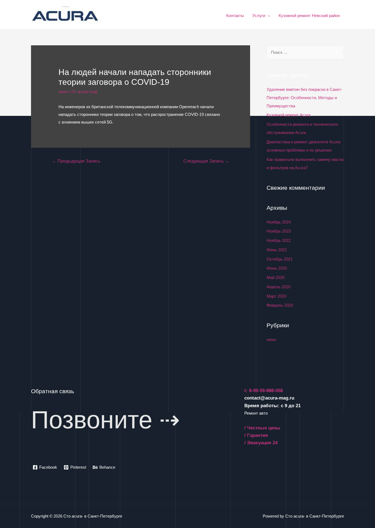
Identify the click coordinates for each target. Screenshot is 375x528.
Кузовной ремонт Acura (288, 115)
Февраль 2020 (280, 305)
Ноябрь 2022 (279, 240)
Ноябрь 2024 (279, 222)
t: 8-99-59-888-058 (263, 390)
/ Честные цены (262, 428)
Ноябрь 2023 (279, 231)
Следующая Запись (206, 161)
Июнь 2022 (277, 249)
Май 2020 (275, 277)
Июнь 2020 (277, 268)
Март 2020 (276, 296)
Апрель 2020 (278, 286)
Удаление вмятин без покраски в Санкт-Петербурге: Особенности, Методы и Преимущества (304, 97)
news (63, 91)
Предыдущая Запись (76, 161)
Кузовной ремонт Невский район (309, 15)
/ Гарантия (256, 435)
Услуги (258, 15)
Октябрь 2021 (280, 259)
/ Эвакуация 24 (261, 442)
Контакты (235, 15)
